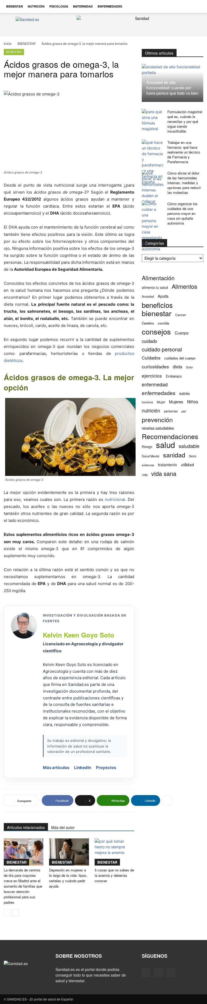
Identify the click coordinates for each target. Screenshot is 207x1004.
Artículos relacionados (26, 827)
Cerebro (148, 323)
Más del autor (63, 827)
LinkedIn (82, 767)
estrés (184, 393)
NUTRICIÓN (36, 6)
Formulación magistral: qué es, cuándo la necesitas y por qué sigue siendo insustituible (185, 121)
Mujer (161, 402)
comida (163, 323)
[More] (167, 800)
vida (144, 474)
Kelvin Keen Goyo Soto (78, 634)
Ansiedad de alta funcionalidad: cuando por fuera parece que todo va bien (172, 87)
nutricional (115, 499)
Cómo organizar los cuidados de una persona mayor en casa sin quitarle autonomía (182, 213)
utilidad (187, 464)
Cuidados (151, 358)
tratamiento (167, 464)
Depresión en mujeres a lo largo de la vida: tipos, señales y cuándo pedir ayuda (68, 878)
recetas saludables (158, 428)
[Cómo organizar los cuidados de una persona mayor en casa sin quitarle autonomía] (152, 226)
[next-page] (15, 913)
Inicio (8, 43)
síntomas (148, 465)
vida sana (163, 473)
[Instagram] (158, 972)
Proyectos (106, 767)
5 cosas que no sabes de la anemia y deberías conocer (114, 875)
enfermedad (155, 384)
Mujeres (176, 401)
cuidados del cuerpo (179, 358)
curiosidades (155, 366)
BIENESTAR (14, 6)
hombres (147, 402)
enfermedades (158, 393)
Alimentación (158, 278)
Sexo (192, 456)
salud (165, 444)
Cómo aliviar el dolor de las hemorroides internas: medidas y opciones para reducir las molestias (184, 182)
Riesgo (147, 446)
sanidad (174, 455)
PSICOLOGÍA (58, 6)
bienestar (156, 313)
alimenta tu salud (155, 287)
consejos (156, 331)
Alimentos (184, 286)
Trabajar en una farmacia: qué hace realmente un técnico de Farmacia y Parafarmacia (183, 152)
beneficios (157, 305)
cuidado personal (162, 349)
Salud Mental (150, 456)
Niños (192, 401)
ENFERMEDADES (110, 6)
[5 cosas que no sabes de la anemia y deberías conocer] (114, 852)
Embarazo (174, 376)
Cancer (180, 314)
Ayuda (163, 296)
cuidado (149, 341)
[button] (196, 6)
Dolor (189, 367)
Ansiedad (148, 296)
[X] (171, 973)
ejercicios (152, 375)
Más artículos (56, 767)
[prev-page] (7, 913)
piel (183, 411)
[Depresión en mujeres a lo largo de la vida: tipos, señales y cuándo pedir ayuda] (69, 852)
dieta (177, 366)
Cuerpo (182, 333)
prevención (157, 419)
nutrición (151, 410)
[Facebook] (146, 973)
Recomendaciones (170, 436)
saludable (189, 446)
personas (171, 411)
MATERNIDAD (83, 6)
